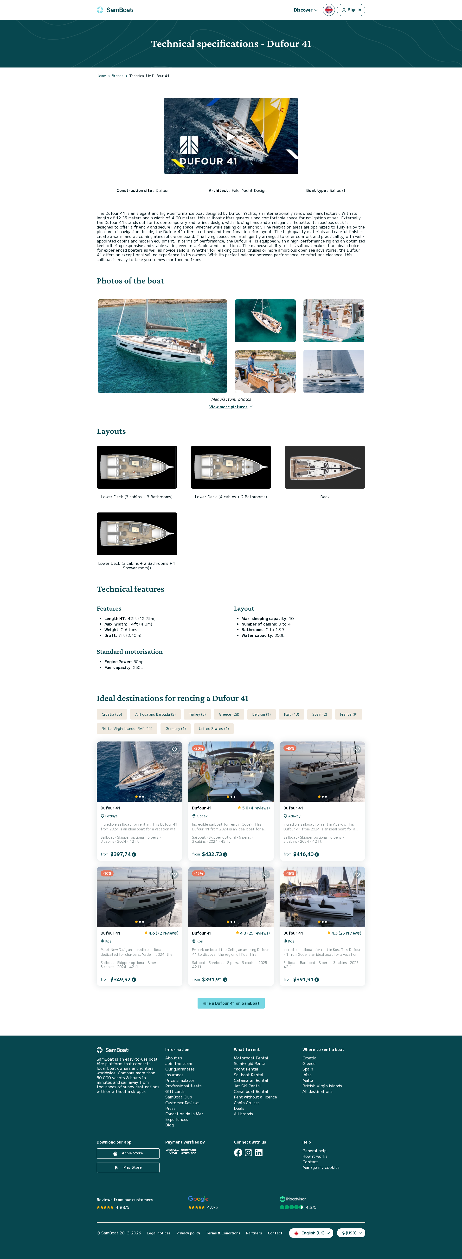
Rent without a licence (255, 1097)
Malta (307, 1080)
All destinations (317, 1091)
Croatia (309, 1058)
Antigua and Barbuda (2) (155, 714)
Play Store (132, 1167)
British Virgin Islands (322, 1086)
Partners (254, 1233)
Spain (307, 1069)
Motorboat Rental (251, 1058)
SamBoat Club (178, 1097)
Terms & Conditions (223, 1233)
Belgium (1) (261, 714)
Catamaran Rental (251, 1080)
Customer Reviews (182, 1102)
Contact (310, 1161)
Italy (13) (291, 714)
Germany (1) (176, 728)
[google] (198, 1199)
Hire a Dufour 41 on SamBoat (231, 1003)
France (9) (348, 714)
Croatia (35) (112, 714)
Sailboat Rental (248, 1074)
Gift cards (175, 1091)
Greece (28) (229, 714)
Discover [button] (303, 10)
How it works (314, 1156)
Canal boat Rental (251, 1091)
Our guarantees (180, 1069)
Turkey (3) (197, 714)
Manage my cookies (321, 1167)
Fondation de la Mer (184, 1113)
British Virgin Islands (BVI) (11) (127, 728)
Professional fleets (183, 1086)
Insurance (174, 1074)
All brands (243, 1113)
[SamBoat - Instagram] (248, 1152)
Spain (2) (319, 714)
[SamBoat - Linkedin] (259, 1152)
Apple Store (132, 1153)
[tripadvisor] (293, 1199)
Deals (239, 1108)
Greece (308, 1063)
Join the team (178, 1063)
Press (170, 1108)
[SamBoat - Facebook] (238, 1152)
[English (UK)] (329, 10)
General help (314, 1150)
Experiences (176, 1119)
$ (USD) (349, 1233)
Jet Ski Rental (247, 1086)
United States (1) (214, 728)
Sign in (354, 9)
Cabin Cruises (247, 1102)
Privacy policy (188, 1233)
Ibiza (307, 1074)
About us (173, 1058)
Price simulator (179, 1080)
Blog (169, 1125)
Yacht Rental (246, 1069)
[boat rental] (115, 10)
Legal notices (159, 1233)
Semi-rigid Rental (250, 1063)
